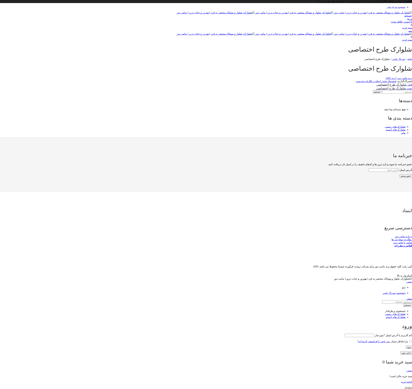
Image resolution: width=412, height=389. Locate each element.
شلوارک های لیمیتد (396, 129)
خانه (409, 59)
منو (410, 30)
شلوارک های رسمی (395, 126)
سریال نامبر (398, 59)
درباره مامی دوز (403, 236)
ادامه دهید (406, 353)
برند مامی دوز (404, 78)
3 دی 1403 (391, 78)
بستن (409, 281)
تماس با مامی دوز (402, 242)
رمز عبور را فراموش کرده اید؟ (373, 341)
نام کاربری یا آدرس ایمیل (393, 335)
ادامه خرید (406, 381)
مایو (403, 132)
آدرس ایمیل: (405, 170)
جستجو (377, 92)
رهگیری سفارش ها (402, 239)
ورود (409, 347)
